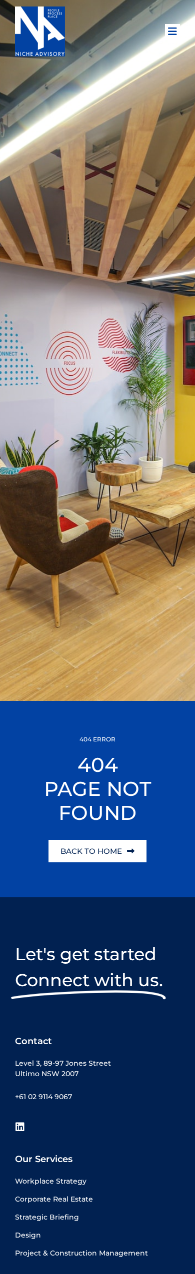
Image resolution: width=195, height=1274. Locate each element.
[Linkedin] (20, 1127)
